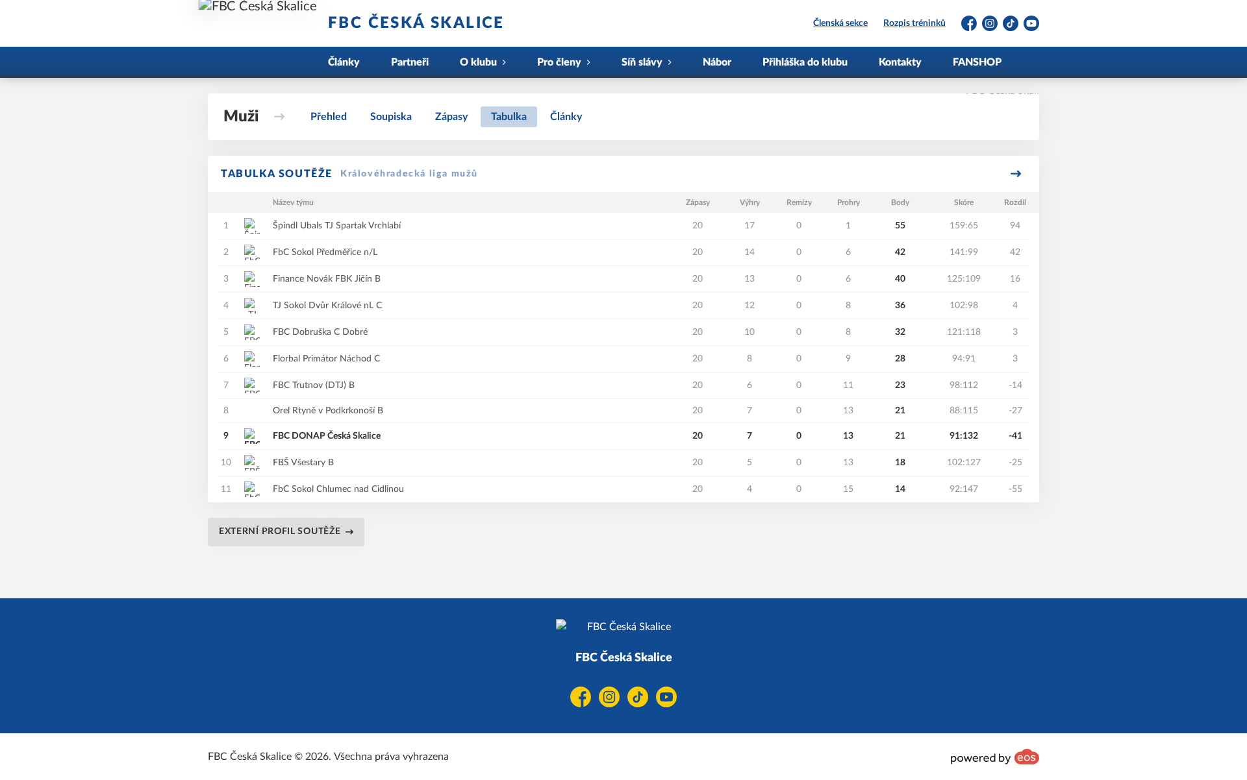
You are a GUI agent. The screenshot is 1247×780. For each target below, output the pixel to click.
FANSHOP (977, 62)
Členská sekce (840, 23)
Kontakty (900, 62)
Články (344, 62)
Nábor (717, 62)
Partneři (410, 62)
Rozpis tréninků (914, 23)
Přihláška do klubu (805, 62)
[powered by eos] (995, 756)
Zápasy (451, 117)
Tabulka (509, 117)
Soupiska (391, 117)
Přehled (328, 117)
